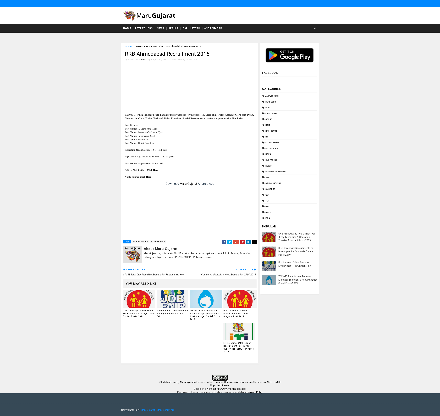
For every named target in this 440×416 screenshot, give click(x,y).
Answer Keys (272, 96)
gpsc (268, 212)
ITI (266, 137)
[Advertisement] (190, 89)
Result (173, 28)
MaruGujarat (187, 382)
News (160, 28)
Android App (213, 28)
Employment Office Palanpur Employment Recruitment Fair (172, 314)
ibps (267, 218)
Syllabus (270, 189)
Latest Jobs (144, 28)
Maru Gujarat (188, 183)
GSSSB (268, 119)
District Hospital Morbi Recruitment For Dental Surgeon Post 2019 (236, 314)
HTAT (267, 125)
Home (127, 28)
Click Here (152, 170)
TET (267, 201)
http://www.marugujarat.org (230, 388)
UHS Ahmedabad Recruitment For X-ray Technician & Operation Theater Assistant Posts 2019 (296, 237)
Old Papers (271, 160)
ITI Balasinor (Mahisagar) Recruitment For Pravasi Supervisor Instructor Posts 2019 (238, 347)
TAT (267, 195)
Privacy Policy (255, 392)
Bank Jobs (270, 102)
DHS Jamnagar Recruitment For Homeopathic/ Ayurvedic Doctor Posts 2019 (139, 314)
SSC (267, 177)
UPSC (268, 206)
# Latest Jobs (158, 241)
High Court (271, 131)
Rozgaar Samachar (275, 172)
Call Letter (191, 28)
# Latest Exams (140, 241)
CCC (267, 108)
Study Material (273, 183)
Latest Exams (141, 46)
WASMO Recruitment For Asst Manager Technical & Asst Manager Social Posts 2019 (205, 315)
